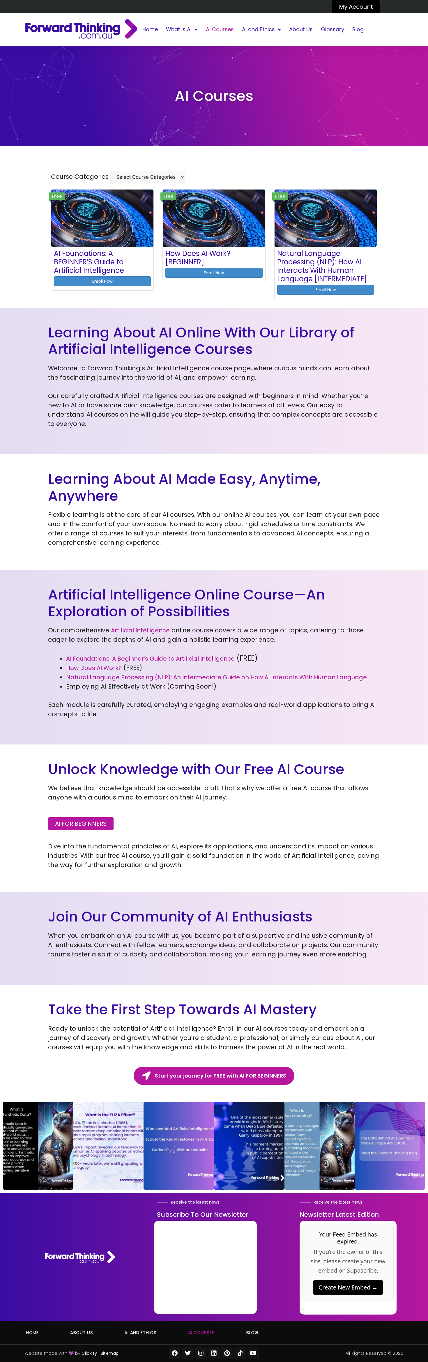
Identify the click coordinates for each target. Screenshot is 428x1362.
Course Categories (80, 176)
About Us (301, 29)
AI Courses (220, 29)
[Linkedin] (214, 1353)
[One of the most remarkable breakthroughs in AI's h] (249, 1146)
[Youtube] (253, 1353)
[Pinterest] (227, 1353)
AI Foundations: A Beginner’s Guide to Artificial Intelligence (150, 659)
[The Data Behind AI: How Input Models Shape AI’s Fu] (390, 1146)
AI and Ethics (258, 29)
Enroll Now (102, 281)
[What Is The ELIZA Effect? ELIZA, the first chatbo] (108, 1146)
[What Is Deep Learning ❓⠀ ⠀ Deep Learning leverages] (319, 1146)
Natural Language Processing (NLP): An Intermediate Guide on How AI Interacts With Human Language (216, 677)
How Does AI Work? (94, 668)
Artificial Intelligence (140, 630)
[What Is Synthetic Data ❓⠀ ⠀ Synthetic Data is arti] (38, 1146)
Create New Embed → (348, 1287)
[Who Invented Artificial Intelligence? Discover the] (179, 1146)
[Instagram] (201, 1353)
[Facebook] (175, 1353)
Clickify (89, 1353)
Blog (358, 29)
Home (150, 29)
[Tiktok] (240, 1353)
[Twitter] (188, 1353)
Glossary (332, 29)
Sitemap (110, 1353)
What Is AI (179, 29)
